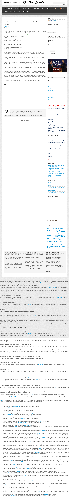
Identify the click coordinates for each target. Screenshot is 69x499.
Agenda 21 (53, 227)
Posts (57, 8)
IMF (60, 240)
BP (48, 228)
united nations (51, 246)
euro (59, 233)
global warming (60, 237)
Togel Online (29, 377)
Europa (40, 103)
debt (48, 232)
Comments (63, 8)
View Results (52, 53)
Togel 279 (10, 409)
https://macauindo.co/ (9, 414)
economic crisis (54, 232)
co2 (53, 230)
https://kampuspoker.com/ (22, 422)
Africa (51, 14)
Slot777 (63, 354)
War (43, 8)
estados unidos (55, 233)
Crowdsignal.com (53, 55)
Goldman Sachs (53, 238)
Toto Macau (54, 314)
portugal (54, 243)
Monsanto (55, 241)
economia (30, 103)
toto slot (36, 307)
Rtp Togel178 (7, 407)
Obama (50, 243)
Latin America (46, 14)
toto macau (27, 323)
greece (56, 239)
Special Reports (35, 14)
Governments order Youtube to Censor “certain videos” (14, 19)
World (5, 14)
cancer (50, 228)
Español (19, 11)
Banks (57, 227)
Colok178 (16, 426)
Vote (52, 50)
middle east (49, 241)
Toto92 (30, 441)
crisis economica (24, 103)
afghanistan (49, 227)
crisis (62, 230)
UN (61, 244)
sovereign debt (49, 244)
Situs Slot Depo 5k (6, 339)
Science (16, 8)
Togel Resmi (12, 495)
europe (49, 235)
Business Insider (7, 26)
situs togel (39, 421)
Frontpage (49, 182)
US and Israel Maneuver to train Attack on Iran (56, 192)
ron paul (58, 243)
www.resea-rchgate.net (17, 406)
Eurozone (61, 235)
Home (5, 8)
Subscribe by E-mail (53, 24)
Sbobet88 (7, 484)
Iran (63, 239)
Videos (47, 8)
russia (62, 243)
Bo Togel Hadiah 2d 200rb (51, 287)
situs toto (47, 300)
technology (58, 244)
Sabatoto (40, 448)
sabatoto (31, 394)
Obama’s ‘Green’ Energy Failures (54, 171)
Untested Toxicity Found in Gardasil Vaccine (56, 173)
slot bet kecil (40, 364)
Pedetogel (23, 418)
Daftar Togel (40, 282)
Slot (31, 423)
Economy (10, 8)
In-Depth (30, 8)
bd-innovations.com (41, 293)
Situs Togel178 (13, 396)
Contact (6, 11)
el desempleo (35, 103)
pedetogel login (59, 297)
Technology (23, 8)
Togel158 (22, 410)
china (54, 229)
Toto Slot (14, 352)
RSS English (12, 11)
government (50, 239)
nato (61, 241)
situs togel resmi (43, 437)
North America (21, 14)
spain (54, 244)
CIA (57, 229)
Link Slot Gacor (20, 329)
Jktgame (45, 486)
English (9, 14)
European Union (55, 235)
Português (26, 11)
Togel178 (2, 400)
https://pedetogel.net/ (33, 415)
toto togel (29, 333)
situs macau (38, 433)
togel (38, 371)
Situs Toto (48, 318)
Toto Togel (29, 304)
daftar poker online (27, 425)
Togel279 (18, 471)
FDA (63, 235)
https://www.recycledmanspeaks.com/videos (27, 419)
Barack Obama (62, 227)
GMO (48, 238)
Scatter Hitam (26, 335)
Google (57, 238)
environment (49, 233)
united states (60, 246)
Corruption (37, 8)
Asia (41, 14)
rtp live (55, 346)
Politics (28, 14)
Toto (55, 387)
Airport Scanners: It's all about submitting (55, 190)
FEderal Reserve (51, 236)
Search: (51, 3)
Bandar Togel (50, 496)
